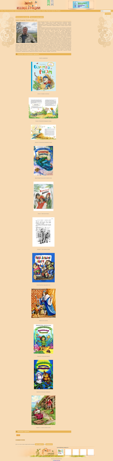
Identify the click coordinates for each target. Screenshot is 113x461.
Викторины (58, 10)
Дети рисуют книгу (29, 10)
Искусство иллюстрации (9, 10)
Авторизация (107, 13)
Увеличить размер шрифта (22, 17)
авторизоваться (49, 444)
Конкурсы (43, 10)
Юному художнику (37, 10)
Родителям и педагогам (51, 10)
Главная (2, 10)
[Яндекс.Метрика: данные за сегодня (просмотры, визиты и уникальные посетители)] (56, 460)
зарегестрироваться (39, 444)
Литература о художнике (23, 431)
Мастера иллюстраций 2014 (56, 458)
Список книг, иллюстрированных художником (28, 54)
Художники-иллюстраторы (20, 10)
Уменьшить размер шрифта (36, 17)
